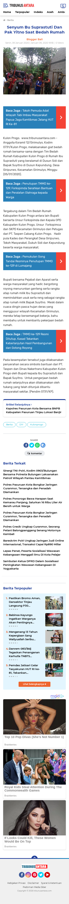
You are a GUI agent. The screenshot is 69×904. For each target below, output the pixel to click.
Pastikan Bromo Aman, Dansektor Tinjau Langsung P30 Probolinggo (24, 601)
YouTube (49, 879)
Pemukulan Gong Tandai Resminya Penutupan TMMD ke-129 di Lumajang (29, 261)
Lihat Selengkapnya (34, 684)
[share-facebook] (26, 445)
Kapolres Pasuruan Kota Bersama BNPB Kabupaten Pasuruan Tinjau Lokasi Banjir (33, 410)
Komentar (36, 453)
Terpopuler (22, 12)
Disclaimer (33, 883)
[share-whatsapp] (37, 445)
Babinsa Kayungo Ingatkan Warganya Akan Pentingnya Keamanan (22, 618)
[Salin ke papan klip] (43, 445)
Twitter (42, 879)
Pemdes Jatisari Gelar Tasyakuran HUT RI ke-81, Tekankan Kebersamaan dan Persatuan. (24, 669)
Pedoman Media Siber (34, 887)
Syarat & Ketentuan (51, 883)
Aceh (50, 12)
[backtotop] (34, 859)
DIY (21, 424)
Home (7, 12)
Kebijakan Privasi (16, 883)
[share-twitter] (31, 445)
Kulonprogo (36, 424)
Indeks (38, 12)
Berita (9, 424)
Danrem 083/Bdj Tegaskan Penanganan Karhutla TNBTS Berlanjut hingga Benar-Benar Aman (25, 652)
